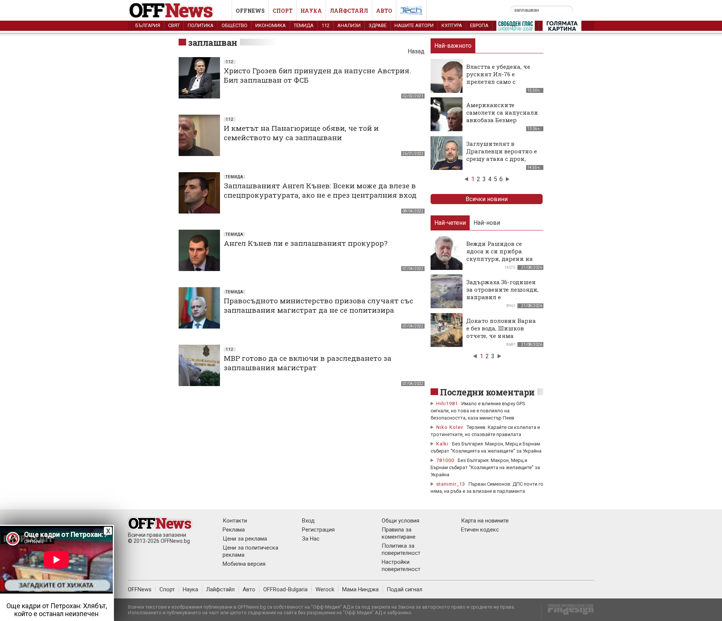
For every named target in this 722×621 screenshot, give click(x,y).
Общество (234, 25)
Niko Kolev (449, 427)
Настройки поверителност (401, 566)
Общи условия (400, 520)
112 (325, 25)
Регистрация (318, 529)
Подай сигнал (404, 589)
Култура (451, 25)
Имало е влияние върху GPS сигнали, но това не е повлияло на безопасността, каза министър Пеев (478, 411)
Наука (311, 10)
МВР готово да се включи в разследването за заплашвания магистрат (307, 362)
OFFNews (140, 589)
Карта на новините (485, 520)
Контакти (235, 520)
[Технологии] (411, 12)
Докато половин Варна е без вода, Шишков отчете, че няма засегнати (501, 332)
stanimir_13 (450, 484)
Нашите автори (414, 25)
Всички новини (487, 199)
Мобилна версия (244, 563)
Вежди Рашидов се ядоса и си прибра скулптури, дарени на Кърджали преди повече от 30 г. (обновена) (499, 262)
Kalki (442, 444)
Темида (304, 25)
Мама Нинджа (360, 589)
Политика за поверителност (401, 549)
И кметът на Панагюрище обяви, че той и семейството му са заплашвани (301, 132)
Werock (324, 589)
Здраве (378, 25)
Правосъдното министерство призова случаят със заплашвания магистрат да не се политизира (318, 305)
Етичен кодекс (480, 529)
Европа (479, 25)
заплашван (212, 42)
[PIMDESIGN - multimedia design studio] (567, 611)
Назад (416, 51)
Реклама (234, 529)
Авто (384, 10)
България (147, 25)
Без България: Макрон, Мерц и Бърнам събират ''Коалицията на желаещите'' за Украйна (485, 467)
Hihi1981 (447, 403)
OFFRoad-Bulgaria (285, 589)
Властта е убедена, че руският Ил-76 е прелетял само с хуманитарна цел (498, 78)
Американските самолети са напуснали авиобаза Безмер (502, 112)
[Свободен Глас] (515, 27)
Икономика (270, 25)
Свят (174, 25)
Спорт (283, 10)
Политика (201, 25)
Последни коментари (487, 392)
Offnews (250, 10)
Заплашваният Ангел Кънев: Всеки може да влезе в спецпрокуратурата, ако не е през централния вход (320, 190)
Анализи (349, 25)
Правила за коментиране (399, 533)
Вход (308, 520)
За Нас (311, 538)
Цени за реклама (245, 538)
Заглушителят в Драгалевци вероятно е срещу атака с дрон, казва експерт (501, 155)
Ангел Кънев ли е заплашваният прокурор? (305, 243)
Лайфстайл (349, 10)
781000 (445, 460)
